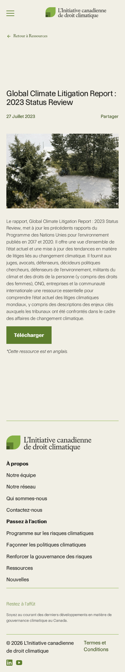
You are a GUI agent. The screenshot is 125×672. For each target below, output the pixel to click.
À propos (17, 464)
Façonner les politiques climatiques (46, 545)
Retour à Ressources (30, 36)
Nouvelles (17, 579)
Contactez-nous (24, 510)
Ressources (19, 568)
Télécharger (29, 335)
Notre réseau (20, 487)
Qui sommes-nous (26, 498)
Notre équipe (21, 475)
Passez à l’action (26, 521)
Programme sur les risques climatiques (49, 533)
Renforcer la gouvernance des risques (49, 556)
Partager (110, 116)
